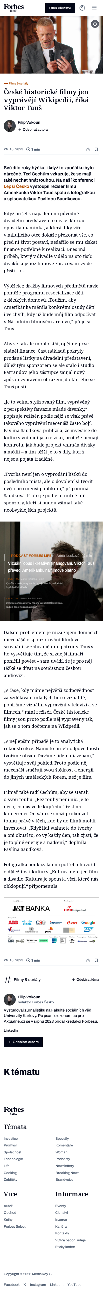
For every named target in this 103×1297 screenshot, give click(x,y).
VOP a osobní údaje (70, 1240)
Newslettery (65, 1166)
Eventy (60, 1206)
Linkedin (11, 1030)
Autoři (8, 1206)
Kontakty (62, 1233)
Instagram (38, 1285)
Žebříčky (10, 1179)
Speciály (62, 1138)
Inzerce (61, 1219)
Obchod (10, 1213)
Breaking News (67, 1173)
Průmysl (10, 1145)
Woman (62, 1152)
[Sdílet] (88, 149)
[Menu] (94, 8)
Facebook (12, 1285)
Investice (11, 1138)
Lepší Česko (16, 186)
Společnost (12, 1152)
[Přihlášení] (82, 8)
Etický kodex (65, 1247)
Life (7, 1166)
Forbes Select (15, 1226)
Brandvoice (65, 1179)
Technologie (13, 1159)
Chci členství (60, 8)
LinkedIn (57, 1285)
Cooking (10, 1173)
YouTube (75, 1285)
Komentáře (64, 1145)
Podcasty (63, 1159)
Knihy (8, 1219)
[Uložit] (96, 149)
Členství (61, 1213)
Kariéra (61, 1226)
